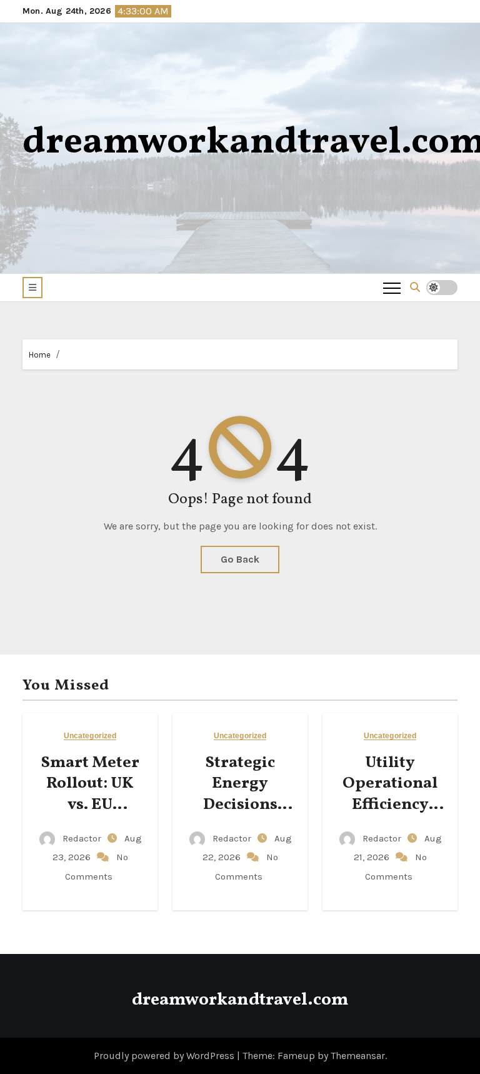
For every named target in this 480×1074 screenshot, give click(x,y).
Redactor (82, 838)
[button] (32, 287)
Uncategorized (90, 736)
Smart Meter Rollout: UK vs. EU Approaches (90, 794)
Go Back (240, 559)
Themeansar (358, 1055)
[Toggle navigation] (392, 288)
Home (40, 354)
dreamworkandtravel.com (240, 1000)
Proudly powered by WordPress (165, 1055)
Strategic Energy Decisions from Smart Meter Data (240, 804)
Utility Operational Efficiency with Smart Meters (390, 804)
